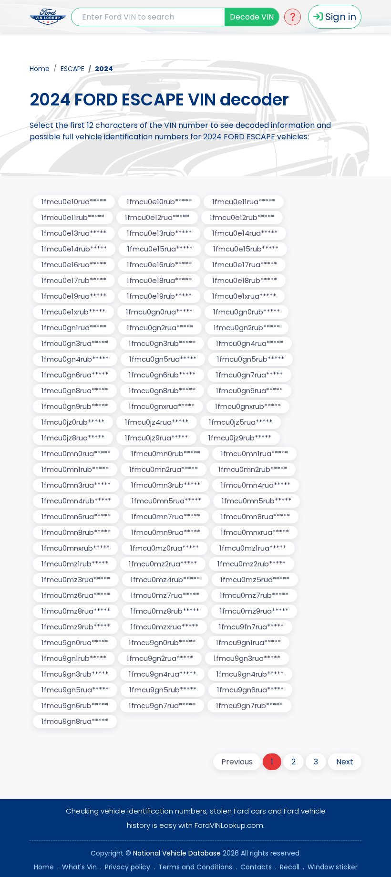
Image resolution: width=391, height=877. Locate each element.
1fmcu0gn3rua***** (74, 343)
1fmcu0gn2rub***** (247, 328)
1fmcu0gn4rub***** (75, 359)
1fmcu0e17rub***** (73, 280)
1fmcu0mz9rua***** (254, 611)
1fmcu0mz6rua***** (75, 595)
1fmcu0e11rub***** (72, 217)
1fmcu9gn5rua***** (75, 690)
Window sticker (333, 867)
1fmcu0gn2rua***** (160, 328)
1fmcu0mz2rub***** (251, 564)
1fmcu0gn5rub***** (250, 359)
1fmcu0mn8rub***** (76, 532)
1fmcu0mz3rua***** (75, 579)
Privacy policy (127, 867)
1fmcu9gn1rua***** (248, 642)
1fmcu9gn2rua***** (160, 658)
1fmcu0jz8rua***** (72, 438)
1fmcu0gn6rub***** (162, 375)
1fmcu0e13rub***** (159, 233)
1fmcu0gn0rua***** (159, 312)
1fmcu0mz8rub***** (165, 611)
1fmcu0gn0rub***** (246, 312)
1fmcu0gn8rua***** (74, 391)
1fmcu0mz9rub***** (75, 627)
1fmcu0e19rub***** (159, 296)
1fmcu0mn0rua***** (76, 454)
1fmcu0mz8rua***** (75, 611)
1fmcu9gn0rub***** (162, 642)
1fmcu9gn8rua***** (74, 721)
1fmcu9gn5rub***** (162, 690)
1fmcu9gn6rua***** (250, 690)
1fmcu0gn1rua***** (73, 328)
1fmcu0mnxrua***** (255, 532)
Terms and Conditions (195, 867)
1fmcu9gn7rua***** (162, 705)
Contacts (256, 867)
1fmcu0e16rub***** (159, 265)
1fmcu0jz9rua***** (156, 438)
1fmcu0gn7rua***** (249, 375)
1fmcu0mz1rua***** (252, 548)
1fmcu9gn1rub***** (73, 658)
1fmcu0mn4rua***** (255, 485)
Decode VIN (252, 16)
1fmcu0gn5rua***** (162, 359)
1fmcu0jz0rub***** (72, 422)
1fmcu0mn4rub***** (76, 501)
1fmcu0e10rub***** (159, 202)
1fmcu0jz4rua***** (156, 422)
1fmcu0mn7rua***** (165, 517)
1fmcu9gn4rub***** (250, 674)
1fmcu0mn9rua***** (165, 532)
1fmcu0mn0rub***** (165, 454)
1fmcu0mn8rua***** (255, 517)
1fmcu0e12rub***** (242, 217)
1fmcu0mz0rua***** (164, 548)
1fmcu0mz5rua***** (254, 579)
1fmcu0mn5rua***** (166, 501)
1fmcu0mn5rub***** (256, 501)
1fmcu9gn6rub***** (74, 705)
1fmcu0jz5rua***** (240, 422)
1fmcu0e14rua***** (245, 233)
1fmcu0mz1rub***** (74, 564)
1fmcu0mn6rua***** (76, 517)
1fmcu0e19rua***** (73, 296)
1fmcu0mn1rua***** (254, 454)
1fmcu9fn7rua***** (251, 627)
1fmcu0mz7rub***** (254, 595)
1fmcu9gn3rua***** (247, 658)
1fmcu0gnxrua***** (162, 406)
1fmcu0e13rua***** (73, 233)
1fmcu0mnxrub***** (75, 548)
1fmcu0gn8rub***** (162, 391)
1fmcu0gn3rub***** (162, 343)
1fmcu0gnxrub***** (248, 406)
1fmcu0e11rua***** (243, 202)
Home (40, 68)
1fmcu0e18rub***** (244, 280)
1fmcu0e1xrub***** (73, 312)
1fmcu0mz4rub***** (165, 579)
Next (344, 761)
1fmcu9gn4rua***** (162, 674)
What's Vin (79, 867)
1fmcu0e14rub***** (74, 249)
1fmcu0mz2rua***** (163, 564)
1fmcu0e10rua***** (73, 202)
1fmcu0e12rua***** (157, 217)
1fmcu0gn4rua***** (249, 343)
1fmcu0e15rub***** (245, 249)
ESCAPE (72, 68)
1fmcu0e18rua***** (159, 280)
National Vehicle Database (177, 853)
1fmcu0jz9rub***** (239, 438)
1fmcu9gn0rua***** (74, 642)
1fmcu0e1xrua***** (244, 296)
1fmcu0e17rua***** (244, 265)
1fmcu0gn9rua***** (249, 391)
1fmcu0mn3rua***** (76, 485)
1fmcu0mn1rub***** (75, 469)
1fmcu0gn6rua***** (74, 375)
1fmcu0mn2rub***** (252, 469)
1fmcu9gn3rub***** (74, 674)
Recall (289, 867)
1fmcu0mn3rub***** (165, 485)
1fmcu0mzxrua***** (164, 627)
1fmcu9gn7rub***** (249, 705)
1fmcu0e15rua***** (160, 249)
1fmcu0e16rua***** (73, 265)
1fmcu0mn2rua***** (163, 469)
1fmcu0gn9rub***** (74, 406)
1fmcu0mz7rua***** (165, 595)
